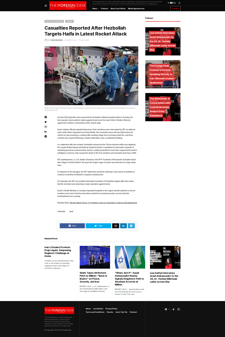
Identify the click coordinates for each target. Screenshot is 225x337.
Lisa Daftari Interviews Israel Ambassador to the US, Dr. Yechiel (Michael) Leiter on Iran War (162, 41)
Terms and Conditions (95, 312)
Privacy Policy (111, 309)
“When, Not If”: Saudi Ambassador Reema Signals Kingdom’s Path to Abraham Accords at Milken (129, 278)
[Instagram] (178, 309)
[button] (46, 5)
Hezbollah (61, 211)
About (88, 309)
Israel (71, 211)
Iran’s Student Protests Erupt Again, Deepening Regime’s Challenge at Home (58, 251)
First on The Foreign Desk (54, 21)
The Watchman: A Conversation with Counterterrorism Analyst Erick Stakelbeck (160, 107)
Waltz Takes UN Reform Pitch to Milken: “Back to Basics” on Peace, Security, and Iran (93, 277)
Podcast (133, 312)
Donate (110, 312)
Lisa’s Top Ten (121, 312)
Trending (69, 21)
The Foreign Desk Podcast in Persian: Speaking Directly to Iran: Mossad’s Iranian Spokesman (162, 74)
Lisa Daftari (98, 309)
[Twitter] (173, 309)
